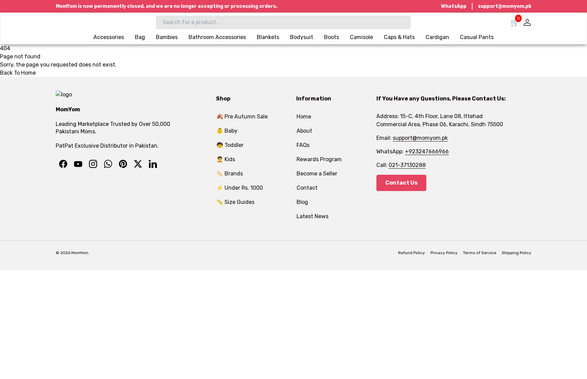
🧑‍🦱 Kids (225, 159)
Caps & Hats (399, 37)
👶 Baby (226, 131)
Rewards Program (319, 159)
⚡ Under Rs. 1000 (239, 188)
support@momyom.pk (504, 6)
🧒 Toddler (230, 145)
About (304, 131)
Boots (331, 37)
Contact (307, 188)
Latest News (312, 216)
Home (304, 116)
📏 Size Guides (235, 202)
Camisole (361, 37)
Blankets (268, 37)
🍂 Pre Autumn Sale (242, 116)
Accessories (108, 37)
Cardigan (437, 37)
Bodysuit (301, 37)
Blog (302, 202)
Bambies (167, 37)
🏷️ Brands (229, 173)
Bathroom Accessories (217, 37)
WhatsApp (453, 6)
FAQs (303, 145)
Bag (140, 37)
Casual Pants (477, 37)
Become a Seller (317, 173)
